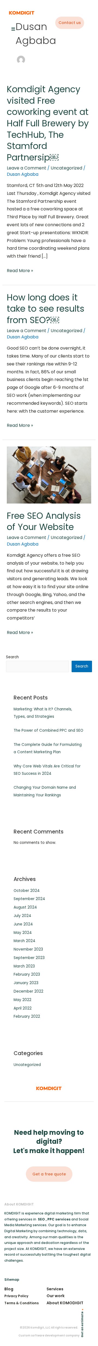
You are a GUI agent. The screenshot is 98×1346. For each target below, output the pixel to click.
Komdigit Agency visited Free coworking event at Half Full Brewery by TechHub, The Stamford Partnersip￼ (48, 123)
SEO (41, 1219)
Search (12, 657)
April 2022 (23, 1008)
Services (55, 1289)
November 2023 (28, 949)
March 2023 (24, 966)
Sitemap (11, 1279)
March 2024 (24, 940)
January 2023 (26, 982)
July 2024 (22, 915)
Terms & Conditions (21, 1303)
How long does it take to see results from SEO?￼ (45, 308)
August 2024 (25, 907)
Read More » (20, 270)
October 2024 (27, 890)
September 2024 (29, 898)
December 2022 (28, 991)
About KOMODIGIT (65, 1303)
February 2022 (27, 1016)
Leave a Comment (26, 168)
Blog (8, 1289)
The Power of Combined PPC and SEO (48, 730)
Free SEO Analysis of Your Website (44, 521)
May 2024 (23, 932)
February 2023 (27, 974)
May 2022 (22, 999)
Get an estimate (82, 1325)
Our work (56, 1296)
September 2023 (29, 957)
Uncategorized (66, 168)
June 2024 (23, 924)
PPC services (59, 1219)
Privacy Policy (16, 1296)
